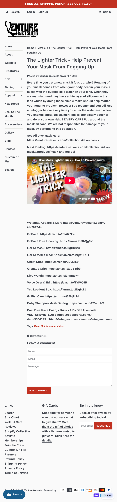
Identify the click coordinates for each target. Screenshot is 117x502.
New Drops (12, 103)
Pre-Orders (12, 71)
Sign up (43, 11)
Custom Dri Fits (12, 159)
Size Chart (12, 417)
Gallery (9, 132)
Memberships (14, 440)
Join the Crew (14, 445)
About (8, 54)
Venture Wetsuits (33, 490)
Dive (14, 79)
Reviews (10, 426)
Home (8, 46)
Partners (10, 454)
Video (60, 326)
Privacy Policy (15, 468)
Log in (31, 11)
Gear (37, 326)
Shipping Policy (16, 463)
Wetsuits (10, 62)
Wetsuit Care (13, 422)
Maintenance (48, 326)
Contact (10, 149)
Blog (8, 140)
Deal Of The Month (12, 114)
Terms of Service (16, 472)
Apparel (14, 95)
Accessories (14, 124)
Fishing (14, 87)
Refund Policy (14, 459)
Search (9, 169)
